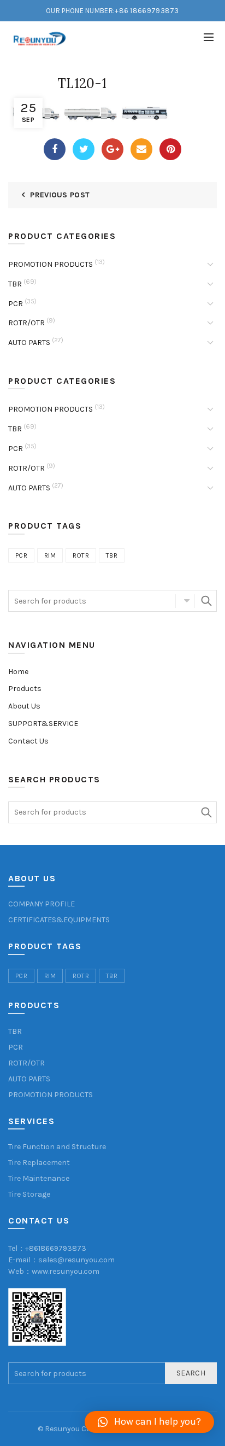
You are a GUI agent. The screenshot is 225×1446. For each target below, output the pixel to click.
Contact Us (28, 741)
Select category (185, 601)
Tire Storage (29, 1194)
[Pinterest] (170, 149)
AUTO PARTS (29, 342)
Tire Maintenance (38, 1178)
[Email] (141, 149)
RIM (50, 555)
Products (25, 688)
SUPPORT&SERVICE (43, 723)
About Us (24, 706)
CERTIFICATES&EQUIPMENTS (59, 919)
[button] (149, 1422)
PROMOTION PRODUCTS (50, 264)
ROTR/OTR (26, 322)
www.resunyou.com (65, 1271)
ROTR (81, 555)
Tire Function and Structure (57, 1146)
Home (18, 671)
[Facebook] (55, 149)
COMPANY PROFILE (41, 904)
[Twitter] (83, 149)
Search (206, 601)
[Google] (112, 149)
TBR (15, 284)
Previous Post (60, 195)
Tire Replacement (39, 1162)
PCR (15, 303)
